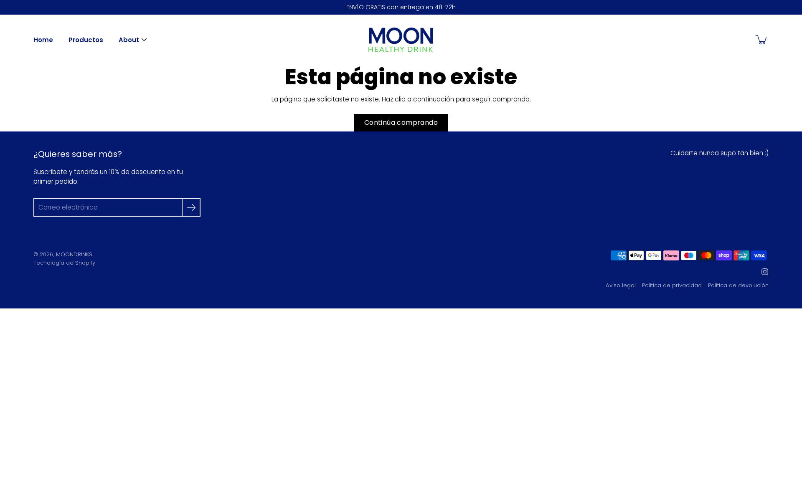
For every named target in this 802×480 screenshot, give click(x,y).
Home (43, 39)
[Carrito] (762, 39)
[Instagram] (765, 271)
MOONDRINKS (74, 254)
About (129, 39)
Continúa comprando (401, 122)
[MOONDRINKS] (401, 40)
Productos (86, 39)
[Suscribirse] (191, 207)
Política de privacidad (672, 285)
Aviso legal (621, 285)
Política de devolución (738, 285)
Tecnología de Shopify (64, 263)
